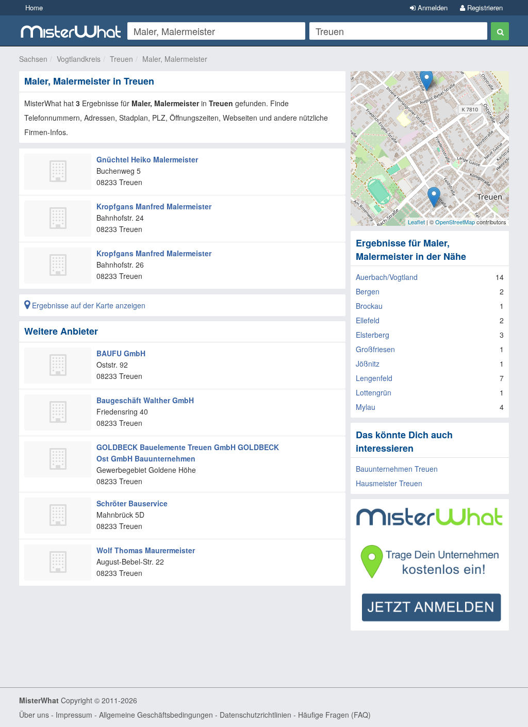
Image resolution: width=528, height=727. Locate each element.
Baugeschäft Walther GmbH (145, 400)
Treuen (121, 59)
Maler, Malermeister (174, 59)
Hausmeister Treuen (389, 483)
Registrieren (484, 7)
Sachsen (33, 59)
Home (34, 7)
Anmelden (432, 7)
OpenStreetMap (455, 222)
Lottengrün (373, 392)
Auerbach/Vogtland (387, 277)
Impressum (74, 714)
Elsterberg (372, 334)
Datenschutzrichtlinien (255, 714)
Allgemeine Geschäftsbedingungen (156, 714)
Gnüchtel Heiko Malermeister (147, 159)
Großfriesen (375, 349)
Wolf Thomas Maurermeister (145, 550)
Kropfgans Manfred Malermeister (153, 206)
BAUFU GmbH (120, 353)
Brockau (369, 306)
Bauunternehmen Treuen (397, 469)
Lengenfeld (374, 378)
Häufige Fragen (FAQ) (334, 714)
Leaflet (416, 222)
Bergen (368, 291)
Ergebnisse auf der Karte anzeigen (87, 305)
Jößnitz (368, 363)
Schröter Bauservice (132, 503)
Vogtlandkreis (79, 59)
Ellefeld (368, 320)
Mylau (365, 407)
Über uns (34, 714)
